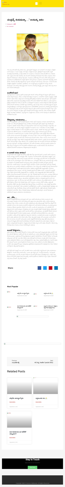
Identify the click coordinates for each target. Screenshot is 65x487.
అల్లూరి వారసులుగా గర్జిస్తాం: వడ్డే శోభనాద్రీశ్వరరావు (51, 306)
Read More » (13, 402)
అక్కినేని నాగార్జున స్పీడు (23, 293)
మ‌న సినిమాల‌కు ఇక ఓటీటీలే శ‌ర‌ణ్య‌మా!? (18, 432)
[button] (36, 3)
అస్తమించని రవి (48, 293)
